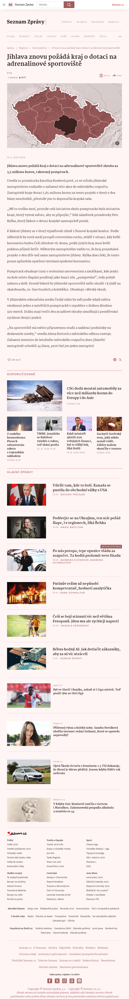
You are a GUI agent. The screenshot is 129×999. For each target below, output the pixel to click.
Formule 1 (91, 862)
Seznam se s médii (70, 961)
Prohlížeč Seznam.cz (24, 961)
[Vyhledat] (69, 4)
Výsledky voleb (14, 853)
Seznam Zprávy (71, 658)
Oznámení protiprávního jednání (88, 954)
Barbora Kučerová (75, 560)
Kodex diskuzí (91, 961)
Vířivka (71, 921)
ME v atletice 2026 (95, 857)
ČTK (9, 73)
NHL (88, 866)
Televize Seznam (47, 961)
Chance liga (92, 844)
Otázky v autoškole (95, 895)
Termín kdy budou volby (19, 857)
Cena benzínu (83, 909)
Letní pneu (97, 928)
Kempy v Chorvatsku (57, 877)
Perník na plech (15, 899)
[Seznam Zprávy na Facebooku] (49, 981)
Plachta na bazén (44, 916)
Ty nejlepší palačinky (17, 877)
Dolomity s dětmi (55, 899)
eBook (106, 75)
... (119, 35)
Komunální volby (15, 866)
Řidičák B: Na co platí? (97, 890)
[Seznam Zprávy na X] (57, 981)
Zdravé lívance (14, 886)
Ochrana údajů (27, 954)
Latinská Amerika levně (58, 895)
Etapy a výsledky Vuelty (59, 849)
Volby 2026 (12, 844)
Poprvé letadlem (55, 882)
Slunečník (73, 916)
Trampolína (60, 916)
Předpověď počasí (49, 909)
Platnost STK (92, 899)
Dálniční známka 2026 (97, 882)
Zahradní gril (59, 921)
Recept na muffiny (16, 882)
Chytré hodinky (60, 933)
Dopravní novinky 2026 (98, 886)
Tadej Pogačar (53, 857)
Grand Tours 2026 (55, 866)
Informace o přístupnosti (52, 954)
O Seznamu (40, 948)
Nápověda (65, 948)
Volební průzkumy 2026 (19, 849)
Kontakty (78, 948)
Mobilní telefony (43, 928)
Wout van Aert (54, 862)
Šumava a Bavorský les (58, 886)
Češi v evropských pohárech (105, 909)
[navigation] (4, 4)
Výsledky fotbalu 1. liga (97, 849)
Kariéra (53, 948)
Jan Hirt (50, 853)
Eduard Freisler (73, 494)
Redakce (91, 948)
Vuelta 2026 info (55, 844)
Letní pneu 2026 (94, 877)
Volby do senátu (15, 862)
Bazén (31, 916)
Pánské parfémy (78, 933)
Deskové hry (111, 928)
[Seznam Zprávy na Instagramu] (64, 981)
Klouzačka (85, 916)
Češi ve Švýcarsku (55, 890)
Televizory (46, 933)
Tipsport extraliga (95, 853)
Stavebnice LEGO (62, 928)
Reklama (103, 948)
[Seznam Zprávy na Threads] (72, 981)
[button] (64, 115)
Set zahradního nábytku (104, 916)
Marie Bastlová (72, 527)
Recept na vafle (15, 895)
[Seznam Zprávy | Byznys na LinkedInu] (79, 981)
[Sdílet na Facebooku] (115, 359)
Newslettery (108, 961)
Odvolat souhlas (48, 967)
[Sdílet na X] (120, 359)
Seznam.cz (118, 4)
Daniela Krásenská (75, 625)
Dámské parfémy (81, 928)
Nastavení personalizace (74, 967)
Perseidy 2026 (67, 909)
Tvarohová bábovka (16, 890)
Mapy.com (33, 909)
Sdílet (119, 75)
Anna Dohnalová (72, 592)
